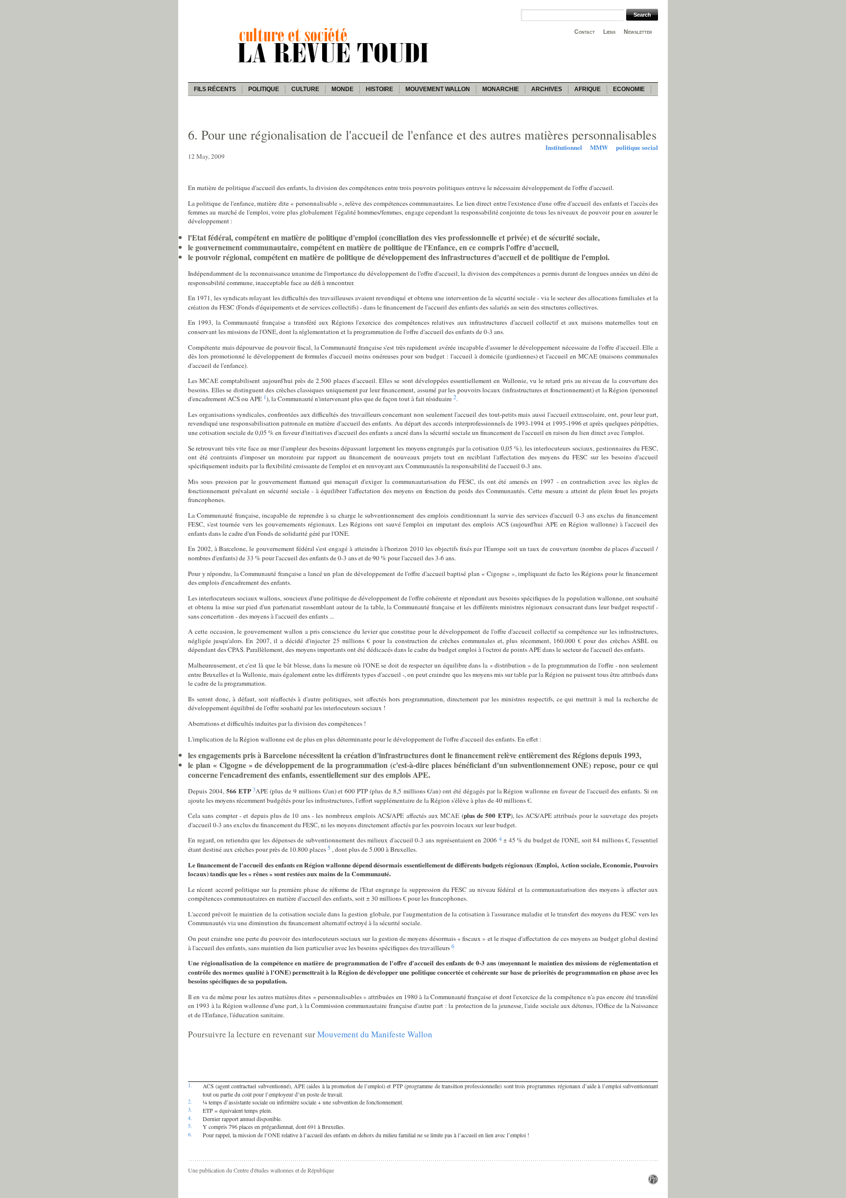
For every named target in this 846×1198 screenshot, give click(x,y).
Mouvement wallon (437, 89)
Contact (584, 31)
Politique (263, 89)
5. (190, 1126)
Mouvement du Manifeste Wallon (374, 1034)
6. (190, 1134)
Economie (629, 89)
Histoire (379, 89)
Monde (342, 89)
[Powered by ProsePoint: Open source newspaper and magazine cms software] (653, 1182)
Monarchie (500, 89)
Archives (546, 89)
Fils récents (215, 89)
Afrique (587, 89)
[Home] (335, 64)
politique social (637, 147)
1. (190, 1085)
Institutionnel (563, 147)
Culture (305, 89)
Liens (609, 31)
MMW (599, 147)
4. (190, 1118)
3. (190, 1109)
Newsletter (638, 31)
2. (190, 1101)
